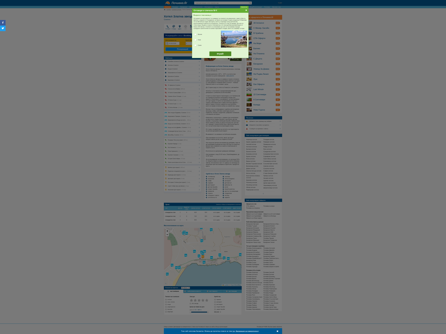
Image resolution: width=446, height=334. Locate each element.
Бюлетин (244, 7)
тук (234, 331)
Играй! (220, 54)
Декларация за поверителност (247, 331)
